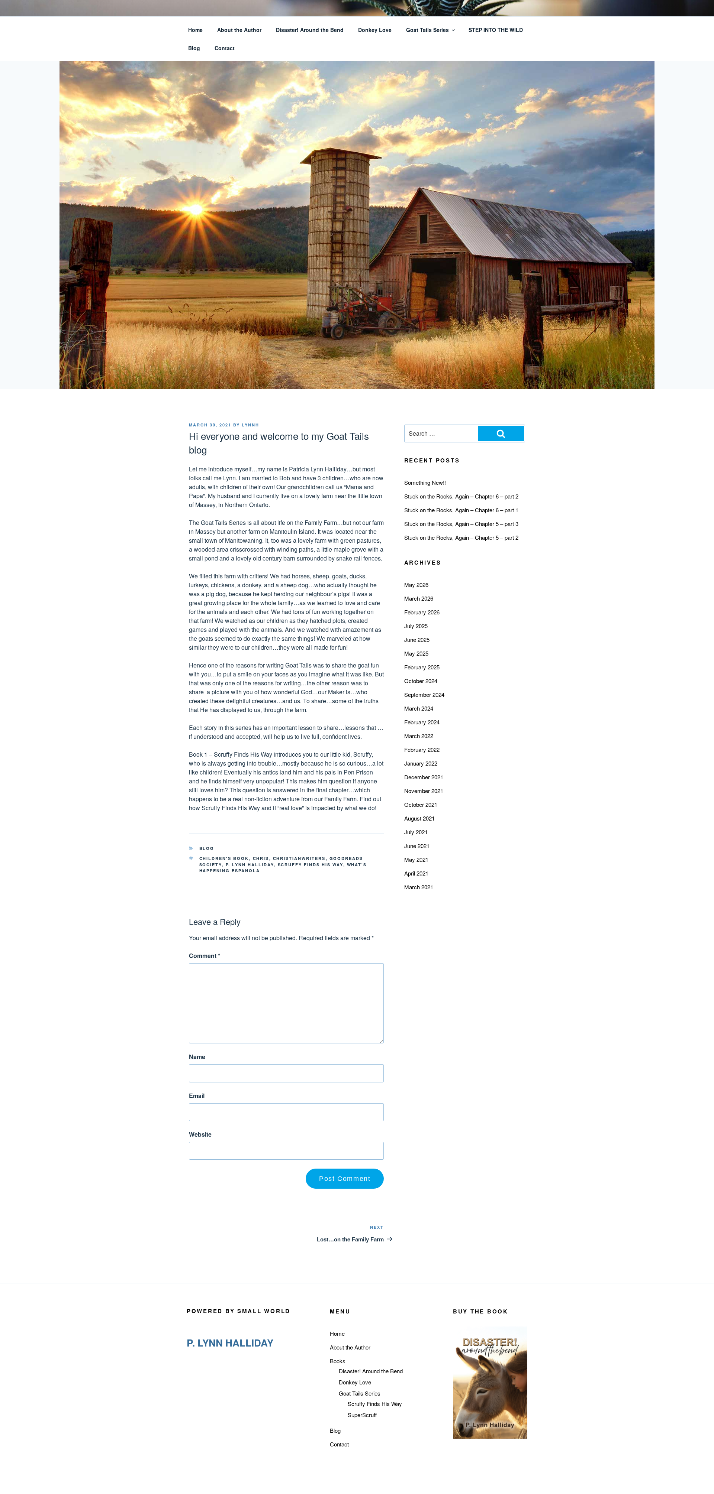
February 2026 (422, 612)
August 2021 (419, 818)
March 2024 (418, 708)
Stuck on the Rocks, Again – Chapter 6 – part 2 (461, 496)
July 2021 (416, 832)
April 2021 (416, 873)
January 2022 (420, 763)
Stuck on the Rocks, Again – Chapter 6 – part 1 (461, 510)
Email (197, 1095)
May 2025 (416, 653)
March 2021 (418, 887)
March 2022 (418, 736)
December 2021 (423, 777)
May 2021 (416, 859)
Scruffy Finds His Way (310, 864)
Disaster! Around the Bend (310, 29)
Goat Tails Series (427, 29)
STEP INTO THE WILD (496, 29)
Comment (204, 955)
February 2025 (422, 667)
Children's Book (224, 858)
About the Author (239, 29)
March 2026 (418, 598)
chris (261, 858)
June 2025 (417, 639)
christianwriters (299, 858)
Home (195, 29)
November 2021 (423, 791)
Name (197, 1056)
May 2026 (416, 584)
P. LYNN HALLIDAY (250, 864)
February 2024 (422, 722)
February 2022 (422, 749)
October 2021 (420, 804)
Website (200, 1134)
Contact (225, 48)
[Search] (501, 433)
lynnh (250, 425)
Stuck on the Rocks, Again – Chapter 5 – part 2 (461, 537)
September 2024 (424, 694)
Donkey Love (375, 29)
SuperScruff (362, 1415)
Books (337, 1361)
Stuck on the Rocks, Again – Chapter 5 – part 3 (461, 523)
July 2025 (416, 626)
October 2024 (420, 681)
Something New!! (425, 482)
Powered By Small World (238, 1311)
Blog (194, 48)
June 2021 (417, 846)
